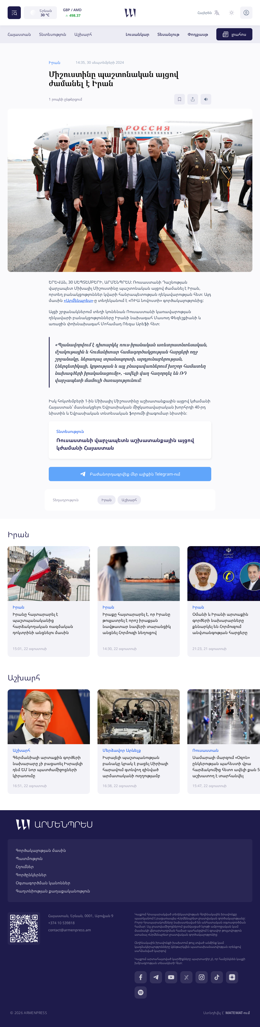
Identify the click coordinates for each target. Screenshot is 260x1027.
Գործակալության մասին (41, 850)
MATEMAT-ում (237, 1012)
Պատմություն (29, 858)
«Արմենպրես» (78, 300)
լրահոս (239, 34)
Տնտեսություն (52, 34)
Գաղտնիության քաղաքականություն (53, 891)
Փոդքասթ (198, 34)
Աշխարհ (83, 34)
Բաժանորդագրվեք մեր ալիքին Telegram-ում (135, 474)
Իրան (106, 499)
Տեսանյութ (168, 34)
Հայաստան (19, 34)
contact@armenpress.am (69, 929)
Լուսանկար (137, 34)
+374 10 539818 (61, 922)
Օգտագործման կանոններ (43, 883)
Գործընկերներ (31, 874)
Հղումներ (25, 866)
